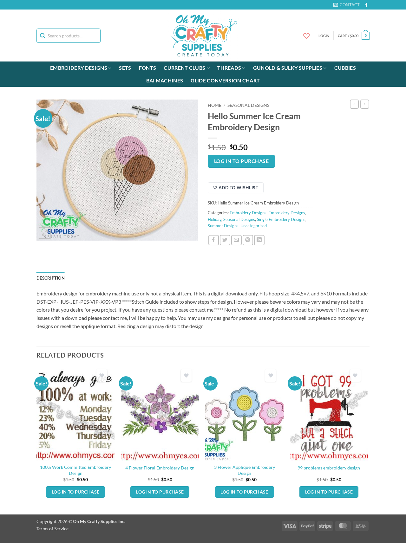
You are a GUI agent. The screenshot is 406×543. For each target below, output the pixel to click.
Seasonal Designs (248, 105)
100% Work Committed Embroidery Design (75, 470)
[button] (354, 36)
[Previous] (37, 440)
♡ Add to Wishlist (235, 187)
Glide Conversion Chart (225, 80)
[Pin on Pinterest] (248, 240)
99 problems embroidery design (329, 467)
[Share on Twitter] (225, 240)
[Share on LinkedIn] (259, 240)
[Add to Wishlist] (101, 375)
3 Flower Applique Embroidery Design (244, 470)
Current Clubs (184, 68)
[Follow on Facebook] (366, 5)
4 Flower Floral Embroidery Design (159, 467)
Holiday (214, 219)
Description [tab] (50, 278)
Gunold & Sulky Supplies (287, 68)
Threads (229, 68)
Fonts (147, 68)
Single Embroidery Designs (281, 219)
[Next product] (354, 104)
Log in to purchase (241, 161)
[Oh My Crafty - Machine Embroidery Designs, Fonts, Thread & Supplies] (203, 35)
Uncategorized (253, 225)
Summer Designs (223, 225)
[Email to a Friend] (236, 240)
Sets (125, 68)
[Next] (367, 440)
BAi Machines (164, 80)
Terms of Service (52, 528)
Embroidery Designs (78, 68)
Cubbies (345, 68)
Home (214, 105)
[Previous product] (364, 104)
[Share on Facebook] (213, 240)
